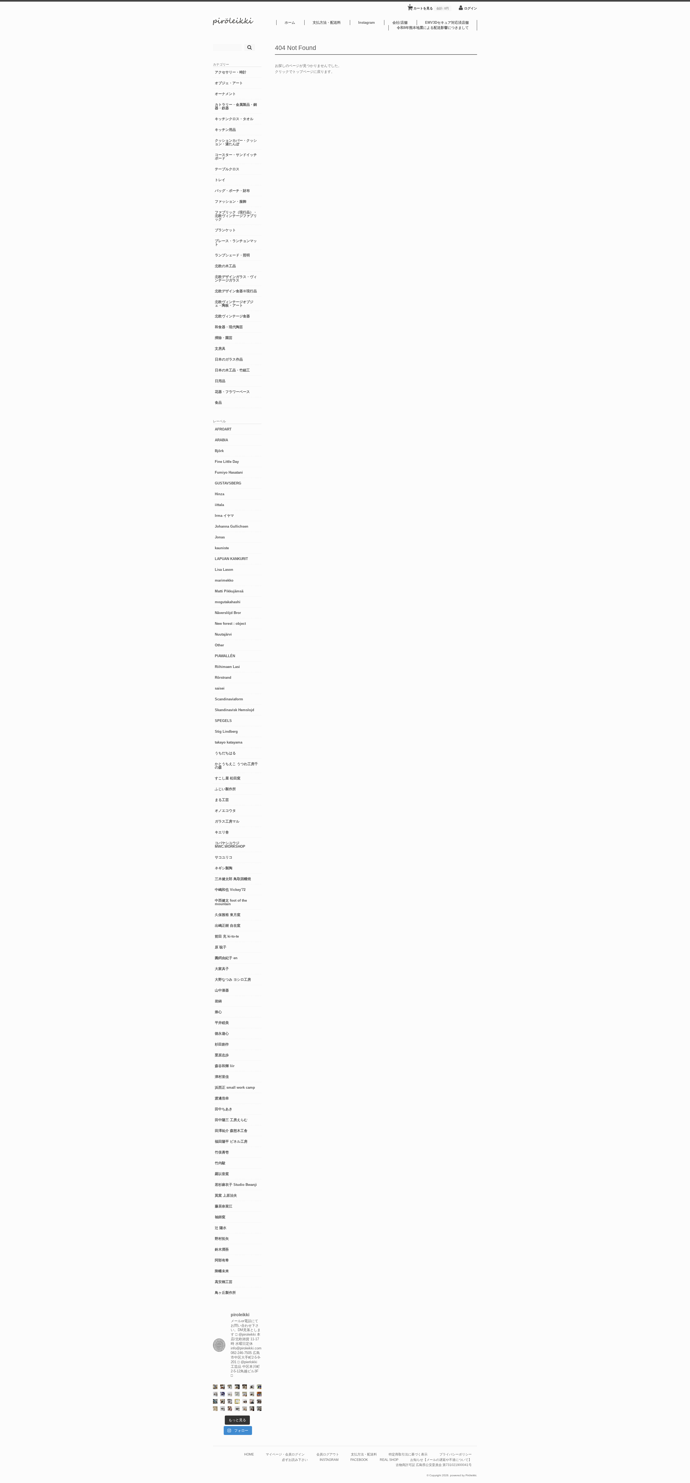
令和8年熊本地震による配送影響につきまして (433, 28)
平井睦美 (222, 1023)
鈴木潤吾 (222, 1249)
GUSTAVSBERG (228, 483)
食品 (218, 403)
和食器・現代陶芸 (229, 327)
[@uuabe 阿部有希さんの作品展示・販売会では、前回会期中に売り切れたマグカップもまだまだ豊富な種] (237, 1408)
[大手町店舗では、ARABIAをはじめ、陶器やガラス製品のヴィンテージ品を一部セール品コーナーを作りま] (215, 1386)
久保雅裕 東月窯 (227, 915)
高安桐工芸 (223, 1282)
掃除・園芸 (223, 338)
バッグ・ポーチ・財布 (232, 191)
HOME (249, 1454)
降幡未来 (222, 1271)
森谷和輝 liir (224, 1066)
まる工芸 (222, 800)
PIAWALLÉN (225, 656)
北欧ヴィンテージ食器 (232, 316)
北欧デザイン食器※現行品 (236, 291)
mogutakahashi (227, 602)
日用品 (220, 381)
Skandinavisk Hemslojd (234, 710)
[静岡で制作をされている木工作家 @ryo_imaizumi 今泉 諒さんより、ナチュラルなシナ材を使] (222, 1401)
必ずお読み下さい (295, 1459)
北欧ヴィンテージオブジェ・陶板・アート (234, 303)
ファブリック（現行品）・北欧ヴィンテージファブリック (236, 215)
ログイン (470, 8)
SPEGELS (223, 721)
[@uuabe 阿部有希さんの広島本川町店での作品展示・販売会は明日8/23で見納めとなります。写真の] (252, 1386)
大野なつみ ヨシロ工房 (233, 980)
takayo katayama (228, 742)
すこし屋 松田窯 (227, 778)
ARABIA (221, 440)
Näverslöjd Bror (228, 613)
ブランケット (225, 230)
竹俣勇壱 (222, 1152)
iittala (219, 505)
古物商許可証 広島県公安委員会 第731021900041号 (434, 1465)
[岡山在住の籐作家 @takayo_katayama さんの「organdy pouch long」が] (252, 1401)
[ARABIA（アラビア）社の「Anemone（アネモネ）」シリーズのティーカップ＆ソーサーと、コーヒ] (259, 1394)
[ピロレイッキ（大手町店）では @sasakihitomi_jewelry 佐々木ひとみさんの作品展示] (237, 1394)
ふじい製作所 (225, 789)
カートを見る (429, 7)
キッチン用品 (225, 130)
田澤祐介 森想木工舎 (231, 1131)
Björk (219, 451)
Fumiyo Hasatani (229, 472)
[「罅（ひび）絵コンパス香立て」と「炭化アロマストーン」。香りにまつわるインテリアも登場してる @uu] (229, 1394)
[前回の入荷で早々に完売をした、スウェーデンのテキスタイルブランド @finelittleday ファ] (237, 1401)
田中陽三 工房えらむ (231, 1120)
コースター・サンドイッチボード (236, 156)
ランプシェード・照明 (232, 255)
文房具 (220, 349)
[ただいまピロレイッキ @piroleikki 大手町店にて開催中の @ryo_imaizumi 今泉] (244, 1408)
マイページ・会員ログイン (285, 1454)
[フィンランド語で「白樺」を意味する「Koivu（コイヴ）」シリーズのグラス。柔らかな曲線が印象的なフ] (244, 1386)
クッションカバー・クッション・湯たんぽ (236, 142)
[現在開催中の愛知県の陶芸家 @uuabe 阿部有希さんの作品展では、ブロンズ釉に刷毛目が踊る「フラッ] (229, 1401)
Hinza (219, 494)
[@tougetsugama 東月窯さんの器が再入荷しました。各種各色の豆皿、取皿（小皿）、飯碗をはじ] (215, 1401)
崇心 (218, 1012)
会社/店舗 (400, 23)
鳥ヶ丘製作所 (225, 1293)
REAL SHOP (389, 1459)
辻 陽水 (220, 1228)
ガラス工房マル (227, 821)
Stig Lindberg (226, 731)
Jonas (220, 537)
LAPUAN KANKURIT (231, 559)
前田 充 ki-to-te (227, 936)
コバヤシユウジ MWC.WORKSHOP (230, 845)
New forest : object (230, 624)
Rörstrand (223, 678)
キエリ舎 (222, 832)
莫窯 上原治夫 (226, 1195)
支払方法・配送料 (327, 23)
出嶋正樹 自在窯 (227, 926)
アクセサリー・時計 (230, 72)
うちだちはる (225, 753)
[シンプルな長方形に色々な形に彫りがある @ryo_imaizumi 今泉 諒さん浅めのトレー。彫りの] (259, 1408)
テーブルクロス (227, 169)
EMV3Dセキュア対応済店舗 (447, 23)
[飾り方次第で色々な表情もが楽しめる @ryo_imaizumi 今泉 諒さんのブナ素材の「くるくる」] (215, 1408)
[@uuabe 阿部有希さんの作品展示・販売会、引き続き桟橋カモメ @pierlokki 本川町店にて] (252, 1408)
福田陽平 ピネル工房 (231, 1141)
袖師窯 (220, 1217)
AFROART (223, 429)
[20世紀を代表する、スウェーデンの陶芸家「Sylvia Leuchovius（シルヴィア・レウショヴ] (259, 1386)
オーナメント (225, 94)
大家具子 (222, 969)
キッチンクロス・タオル (234, 119)
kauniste (222, 548)
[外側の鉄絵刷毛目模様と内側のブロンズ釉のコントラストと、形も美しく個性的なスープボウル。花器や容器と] (222, 1408)
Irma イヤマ (224, 516)
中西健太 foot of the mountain (231, 902)
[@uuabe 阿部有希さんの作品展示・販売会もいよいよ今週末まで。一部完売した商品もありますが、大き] (215, 1394)
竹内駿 (220, 1163)
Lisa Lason (224, 570)
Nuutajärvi (223, 634)
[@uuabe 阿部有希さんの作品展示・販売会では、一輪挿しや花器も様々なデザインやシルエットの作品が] (252, 1394)
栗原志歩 (222, 1055)
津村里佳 (222, 1077)
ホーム (290, 23)
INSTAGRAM (329, 1459)
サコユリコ (223, 857)
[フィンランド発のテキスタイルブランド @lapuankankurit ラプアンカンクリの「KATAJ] (244, 1394)
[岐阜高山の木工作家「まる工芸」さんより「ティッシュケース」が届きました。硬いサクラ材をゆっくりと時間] (222, 1386)
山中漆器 (222, 990)
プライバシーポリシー (455, 1454)
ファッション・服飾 (230, 201)
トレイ (220, 180)
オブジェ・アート (229, 83)
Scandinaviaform (229, 699)
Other (219, 645)
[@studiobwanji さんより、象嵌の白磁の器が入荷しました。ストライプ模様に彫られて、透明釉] (237, 1386)
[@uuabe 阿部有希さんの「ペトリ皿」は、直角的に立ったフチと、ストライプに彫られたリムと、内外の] (259, 1401)
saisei (220, 688)
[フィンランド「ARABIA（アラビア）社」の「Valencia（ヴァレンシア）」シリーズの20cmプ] (222, 1394)
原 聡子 (220, 947)
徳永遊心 (222, 1033)
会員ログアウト (327, 1454)
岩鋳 (218, 1001)
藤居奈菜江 (223, 1206)
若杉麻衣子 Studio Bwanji (236, 1185)
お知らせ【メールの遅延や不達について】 (441, 1459)
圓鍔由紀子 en (226, 958)
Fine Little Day (227, 462)
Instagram (366, 23)
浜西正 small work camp (235, 1087)
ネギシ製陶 (223, 868)
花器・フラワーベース (232, 392)
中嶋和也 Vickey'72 (230, 890)
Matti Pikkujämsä (229, 591)
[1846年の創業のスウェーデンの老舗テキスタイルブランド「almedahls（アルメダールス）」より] (229, 1386)
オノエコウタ (225, 811)
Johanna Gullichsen (231, 526)
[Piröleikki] (233, 24)
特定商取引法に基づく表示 (408, 1454)
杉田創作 (222, 1044)
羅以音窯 (222, 1174)
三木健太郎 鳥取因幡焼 (233, 879)
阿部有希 (222, 1260)
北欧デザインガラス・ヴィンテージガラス (236, 278)
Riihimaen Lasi (227, 667)
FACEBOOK (359, 1459)
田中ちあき (223, 1109)
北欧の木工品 (225, 266)
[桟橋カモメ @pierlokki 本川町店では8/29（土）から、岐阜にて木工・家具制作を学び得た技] (229, 1408)
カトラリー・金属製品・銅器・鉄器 (236, 106)
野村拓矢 (222, 1239)
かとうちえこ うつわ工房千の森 (236, 765)
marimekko (224, 580)
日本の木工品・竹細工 (232, 370)
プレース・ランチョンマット (236, 242)
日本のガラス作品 (229, 359)
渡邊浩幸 (222, 1098)
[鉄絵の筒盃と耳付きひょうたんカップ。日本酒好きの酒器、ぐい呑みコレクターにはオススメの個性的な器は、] (244, 1401)
